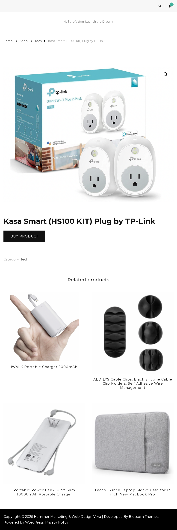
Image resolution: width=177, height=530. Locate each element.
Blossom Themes (143, 517)
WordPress (34, 522)
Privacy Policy (56, 522)
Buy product (24, 236)
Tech (24, 259)
